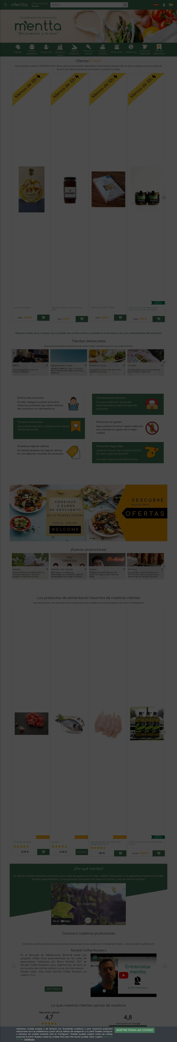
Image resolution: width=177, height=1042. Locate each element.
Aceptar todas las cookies (134, 1030)
